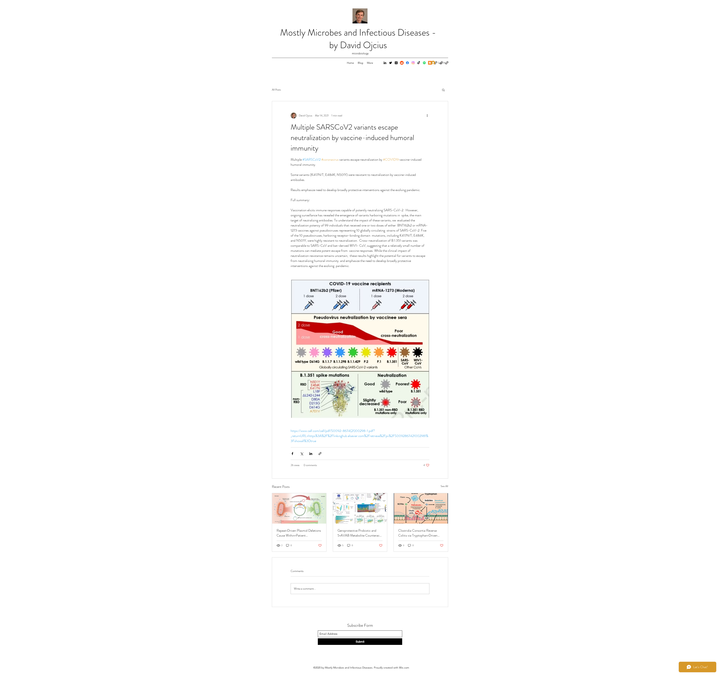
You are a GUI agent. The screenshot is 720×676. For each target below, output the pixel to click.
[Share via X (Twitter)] (301, 453)
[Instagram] (413, 63)
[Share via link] (320, 453)
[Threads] (396, 63)
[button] (443, 89)
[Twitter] (390, 63)
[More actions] (427, 115)
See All (444, 486)
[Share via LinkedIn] (311, 453)
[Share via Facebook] (292, 453)
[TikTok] (419, 63)
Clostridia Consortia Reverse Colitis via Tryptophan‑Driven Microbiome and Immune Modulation (417, 533)
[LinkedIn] (385, 63)
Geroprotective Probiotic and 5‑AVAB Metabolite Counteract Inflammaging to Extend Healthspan (359, 533)
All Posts (276, 89)
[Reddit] (402, 63)
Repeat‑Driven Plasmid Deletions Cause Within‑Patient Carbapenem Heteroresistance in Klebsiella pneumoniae (299, 533)
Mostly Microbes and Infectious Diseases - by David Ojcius (358, 39)
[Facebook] (407, 63)
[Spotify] (424, 63)
